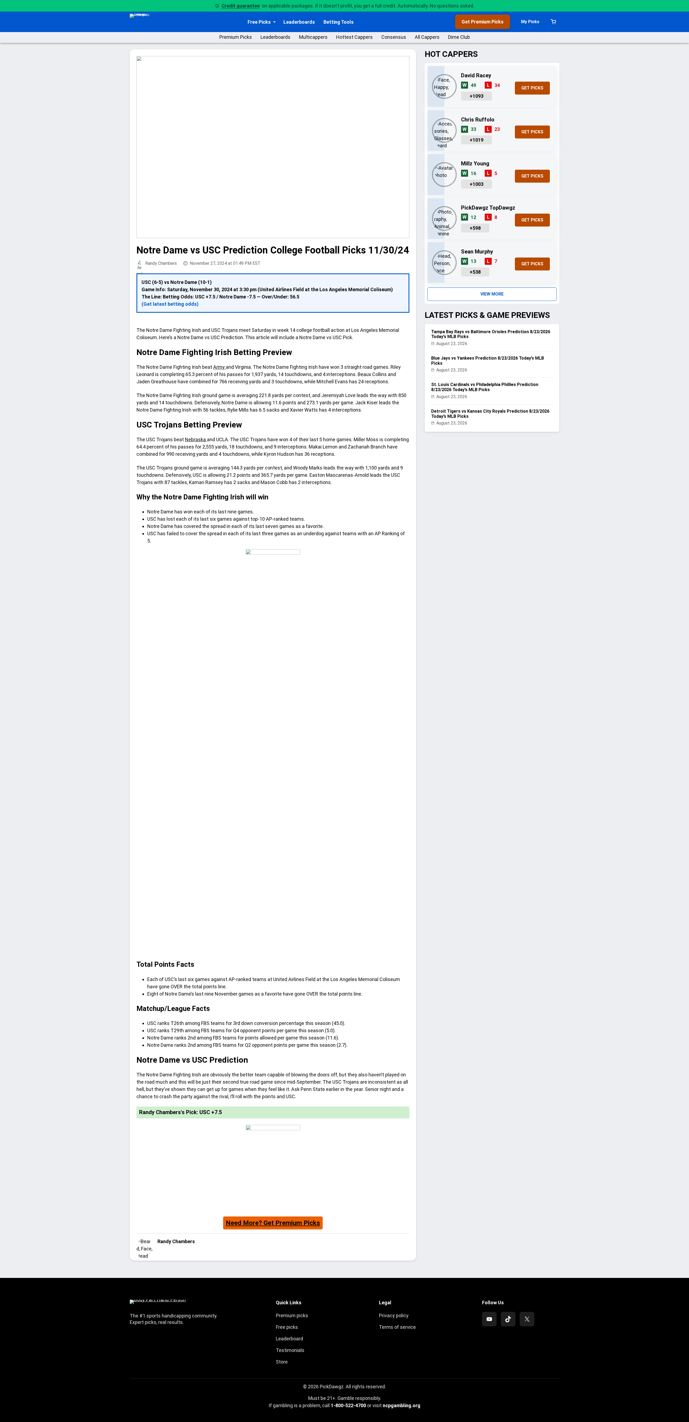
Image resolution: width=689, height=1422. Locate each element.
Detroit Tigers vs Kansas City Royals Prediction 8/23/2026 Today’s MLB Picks (490, 414)
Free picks (287, 1327)
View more (492, 294)
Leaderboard (289, 1338)
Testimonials (290, 1350)
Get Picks (532, 88)
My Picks (530, 21)
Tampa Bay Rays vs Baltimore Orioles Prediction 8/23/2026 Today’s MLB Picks (490, 334)
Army (219, 367)
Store (282, 1362)
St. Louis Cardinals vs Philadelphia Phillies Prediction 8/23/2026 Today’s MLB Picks (484, 387)
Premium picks (292, 1315)
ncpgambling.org (401, 1405)
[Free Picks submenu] (274, 21)
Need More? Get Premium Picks (273, 1223)
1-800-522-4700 (348, 1405)
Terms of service (397, 1327)
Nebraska (196, 439)
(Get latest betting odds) (170, 304)
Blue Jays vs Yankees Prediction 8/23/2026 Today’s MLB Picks (487, 361)
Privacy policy (394, 1315)
